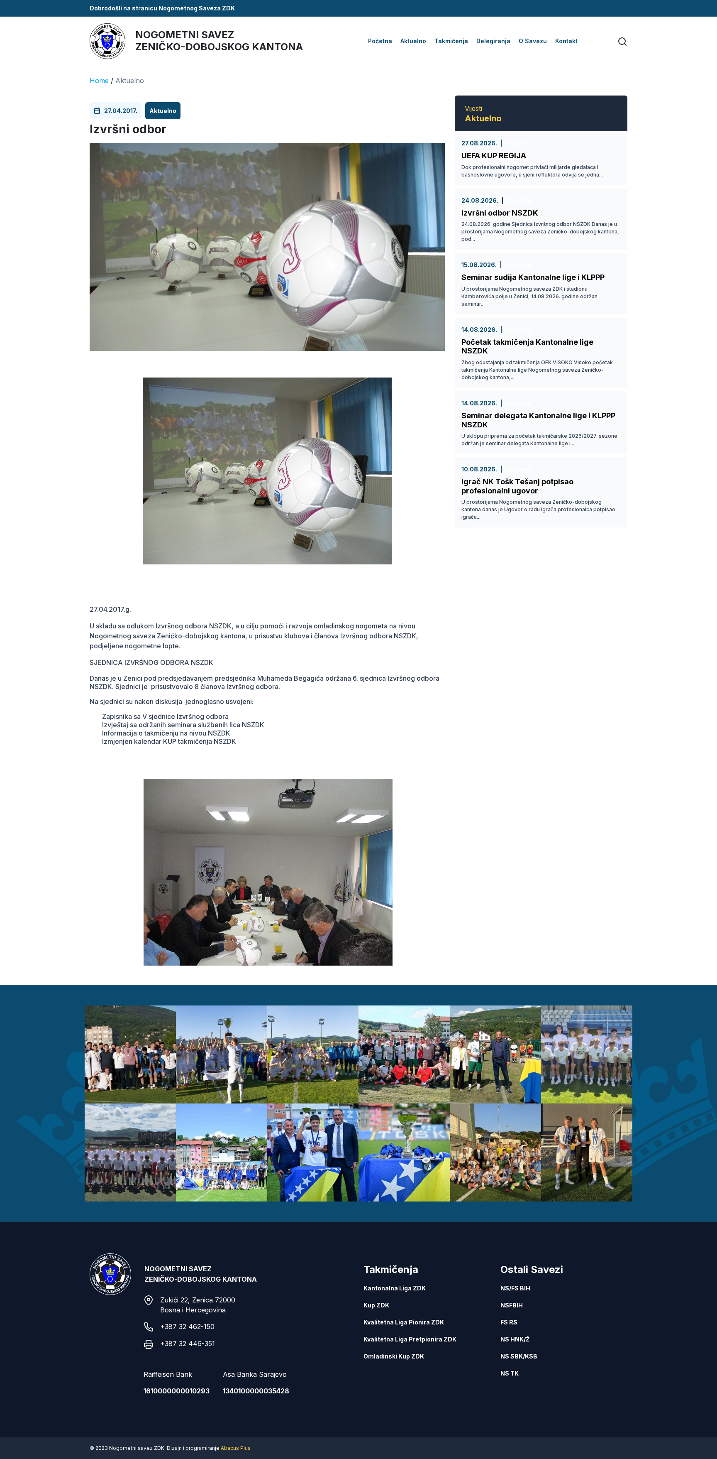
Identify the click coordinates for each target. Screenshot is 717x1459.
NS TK (509, 1373)
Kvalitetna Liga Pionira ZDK (403, 1322)
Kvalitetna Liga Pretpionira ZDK (409, 1339)
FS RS (508, 1322)
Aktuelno (413, 40)
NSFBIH (511, 1305)
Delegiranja (493, 40)
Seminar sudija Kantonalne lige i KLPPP (533, 277)
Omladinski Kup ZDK (393, 1356)
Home (99, 80)
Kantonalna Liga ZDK (394, 1288)
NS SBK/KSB (518, 1356)
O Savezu (533, 40)
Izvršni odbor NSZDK (499, 212)
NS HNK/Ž (514, 1339)
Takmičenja (451, 40)
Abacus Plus (236, 1448)
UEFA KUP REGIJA (493, 155)
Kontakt (566, 40)
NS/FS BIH (515, 1288)
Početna (380, 40)
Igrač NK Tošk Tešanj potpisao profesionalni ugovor (517, 486)
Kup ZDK (376, 1305)
